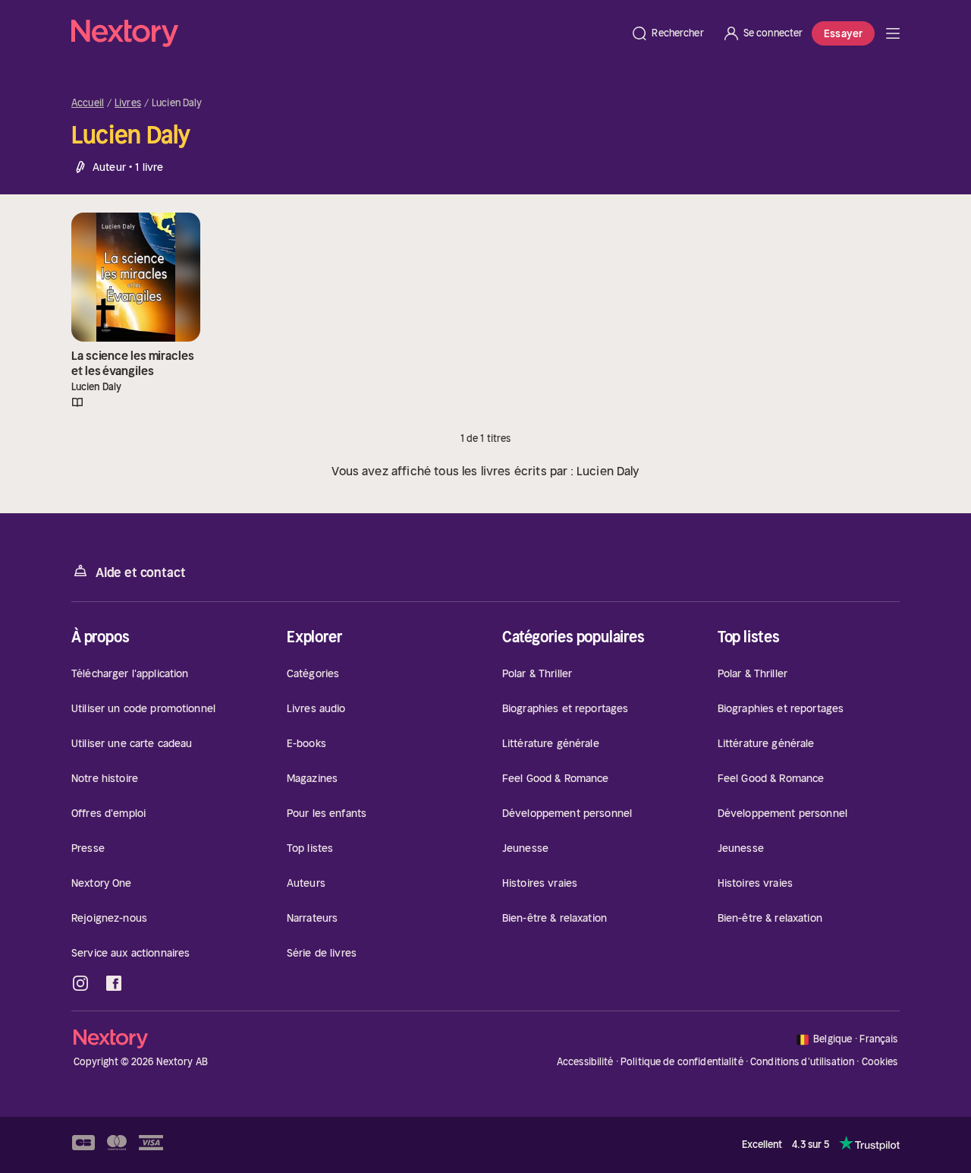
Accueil (87, 103)
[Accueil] (346, 33)
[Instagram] (80, 983)
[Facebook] (114, 983)
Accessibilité (585, 1061)
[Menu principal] (893, 33)
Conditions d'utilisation (802, 1061)
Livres (128, 103)
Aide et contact (140, 572)
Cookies (880, 1062)
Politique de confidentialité (682, 1061)
